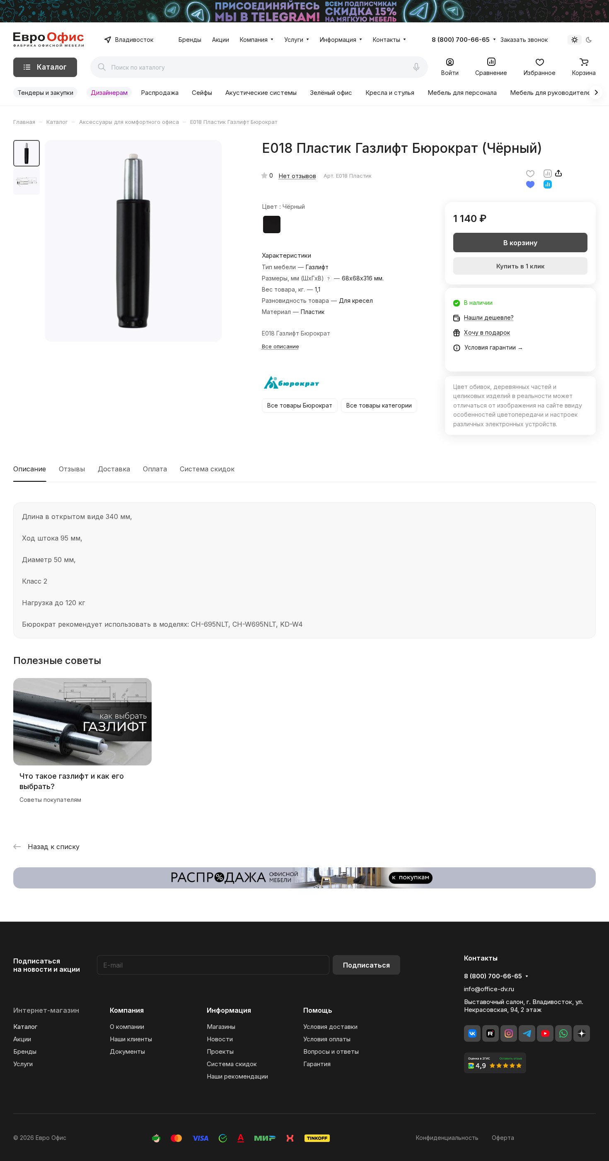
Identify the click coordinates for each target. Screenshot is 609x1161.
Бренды (24, 1051)
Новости (220, 1039)
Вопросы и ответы (331, 1051)
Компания (127, 1010)
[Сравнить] (547, 173)
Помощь (317, 1010)
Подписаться (366, 965)
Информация (229, 1010)
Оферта (503, 1137)
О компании (127, 1027)
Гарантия (317, 1064)
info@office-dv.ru (489, 989)
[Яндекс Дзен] (581, 1033)
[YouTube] (545, 1033)
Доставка (114, 469)
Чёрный (272, 224)
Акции (22, 1039)
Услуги (23, 1064)
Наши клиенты (131, 1039)
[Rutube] (490, 1033)
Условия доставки (330, 1027)
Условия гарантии (490, 347)
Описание (29, 469)
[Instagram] (508, 1033)
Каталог (25, 1027)
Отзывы (72, 469)
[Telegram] (527, 1033)
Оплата (155, 469)
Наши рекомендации (237, 1076)
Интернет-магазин (46, 1010)
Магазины (221, 1027)
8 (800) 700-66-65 (461, 39)
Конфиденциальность (447, 1137)
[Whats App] (563, 1033)
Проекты (220, 1051)
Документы (127, 1051)
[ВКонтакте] (472, 1033)
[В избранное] (530, 173)
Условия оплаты (326, 1039)
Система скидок (207, 469)
